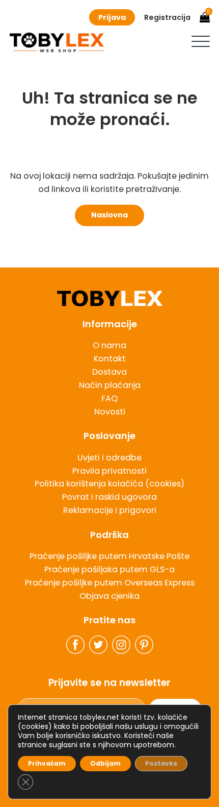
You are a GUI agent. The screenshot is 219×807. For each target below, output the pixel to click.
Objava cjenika (109, 596)
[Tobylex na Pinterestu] (144, 644)
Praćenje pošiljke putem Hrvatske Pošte (109, 556)
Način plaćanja (110, 385)
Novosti (109, 412)
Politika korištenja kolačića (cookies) (109, 484)
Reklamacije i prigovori (109, 510)
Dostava (109, 372)
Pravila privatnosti (109, 471)
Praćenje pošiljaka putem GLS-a (109, 569)
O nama (109, 345)
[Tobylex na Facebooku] (75, 644)
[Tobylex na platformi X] (98, 644)
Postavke (161, 763)
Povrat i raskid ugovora (109, 497)
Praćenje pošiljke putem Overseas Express (110, 583)
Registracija (167, 17)
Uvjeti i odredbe (109, 457)
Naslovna (109, 215)
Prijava (112, 17)
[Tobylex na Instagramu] (121, 644)
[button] (200, 41)
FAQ (109, 398)
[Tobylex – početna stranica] (109, 298)
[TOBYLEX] (56, 42)
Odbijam (105, 763)
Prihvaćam (47, 763)
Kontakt (110, 358)
